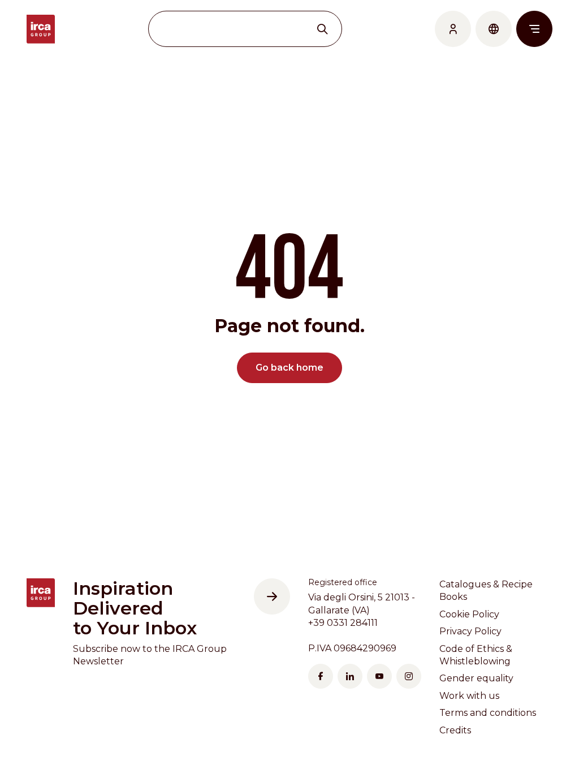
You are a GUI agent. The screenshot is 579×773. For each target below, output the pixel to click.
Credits (455, 730)
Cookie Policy (469, 614)
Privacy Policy (470, 631)
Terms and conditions (487, 712)
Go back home (289, 367)
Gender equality (476, 678)
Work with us (469, 695)
